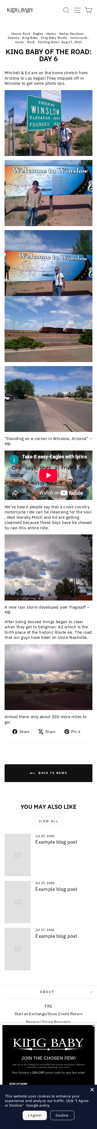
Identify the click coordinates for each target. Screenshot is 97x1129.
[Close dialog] (94, 1025)
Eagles (38, 34)
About (47, 992)
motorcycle (79, 38)
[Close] (92, 1089)
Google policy (38, 1105)
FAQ (48, 1006)
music (19, 42)
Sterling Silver (48, 42)
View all (48, 821)
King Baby (30, 38)
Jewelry (14, 38)
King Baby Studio (54, 38)
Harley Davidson (71, 34)
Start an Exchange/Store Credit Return (48, 1013)
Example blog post (56, 842)
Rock (31, 42)
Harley (51, 34)
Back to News (52, 773)
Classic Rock (20, 34)
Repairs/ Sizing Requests (48, 1021)
